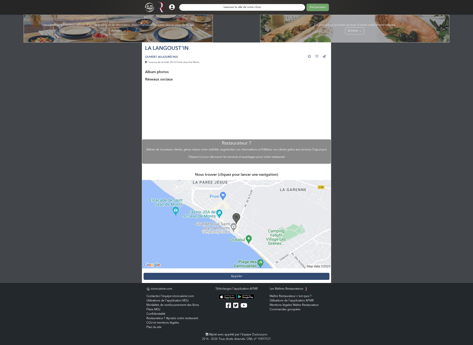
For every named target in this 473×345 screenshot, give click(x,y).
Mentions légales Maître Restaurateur (294, 305)
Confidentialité (155, 314)
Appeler (236, 276)
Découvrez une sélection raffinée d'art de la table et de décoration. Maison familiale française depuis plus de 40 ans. (118, 28)
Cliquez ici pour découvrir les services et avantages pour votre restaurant (236, 157)
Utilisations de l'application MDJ (167, 300)
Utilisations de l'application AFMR (292, 300)
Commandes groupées (285, 309)
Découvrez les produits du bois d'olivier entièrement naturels (355, 28)
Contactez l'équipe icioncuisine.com (170, 296)
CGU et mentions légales (162, 322)
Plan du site (153, 327)
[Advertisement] (236, 110)
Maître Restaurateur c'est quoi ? (291, 296)
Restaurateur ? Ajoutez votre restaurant (172, 318)
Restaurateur (318, 7)
